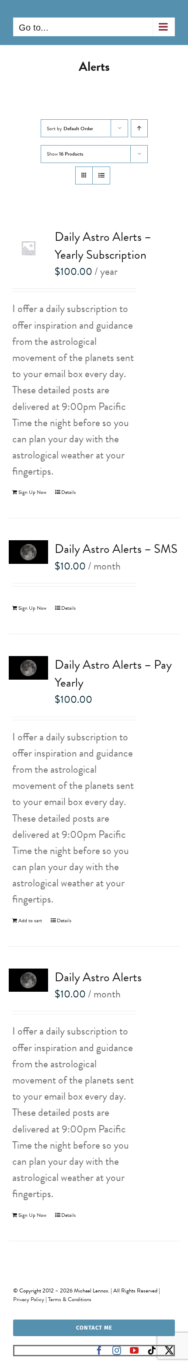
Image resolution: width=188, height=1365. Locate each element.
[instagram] (116, 1350)
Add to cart (30, 920)
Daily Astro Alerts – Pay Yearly (113, 673)
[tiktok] (151, 1350)
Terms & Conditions (69, 1299)
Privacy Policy (28, 1299)
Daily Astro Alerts (98, 977)
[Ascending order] (139, 128)
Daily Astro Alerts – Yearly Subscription (103, 246)
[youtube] (134, 1350)
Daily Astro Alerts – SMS (116, 549)
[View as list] (101, 175)
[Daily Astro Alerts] (28, 980)
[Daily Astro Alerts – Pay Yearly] (28, 668)
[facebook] (99, 1350)
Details (68, 492)
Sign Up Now (32, 492)
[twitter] (169, 1350)
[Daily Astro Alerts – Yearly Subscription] (28, 247)
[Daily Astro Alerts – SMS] (28, 552)
